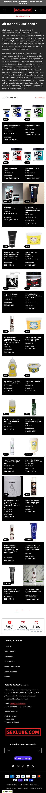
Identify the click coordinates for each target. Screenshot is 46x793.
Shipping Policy (10, 651)
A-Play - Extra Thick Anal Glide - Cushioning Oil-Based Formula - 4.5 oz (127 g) (12, 504)
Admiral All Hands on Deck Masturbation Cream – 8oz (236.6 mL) (33, 548)
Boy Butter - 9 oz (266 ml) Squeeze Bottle (12, 382)
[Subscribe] (39, 750)
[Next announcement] (41, 16)
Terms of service (11, 788)
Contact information (36, 788)
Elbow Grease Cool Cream (32, 169)
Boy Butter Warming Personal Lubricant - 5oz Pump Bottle (33, 502)
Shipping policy (23, 788)
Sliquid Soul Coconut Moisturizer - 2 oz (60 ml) (33, 421)
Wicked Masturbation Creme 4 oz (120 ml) (11, 253)
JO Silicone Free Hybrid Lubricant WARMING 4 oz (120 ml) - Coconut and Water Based (11, 549)
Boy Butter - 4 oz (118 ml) (33, 382)
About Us (8, 646)
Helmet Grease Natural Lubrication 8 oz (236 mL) (12, 461)
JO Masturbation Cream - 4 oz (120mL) (12, 590)
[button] (4, 10)
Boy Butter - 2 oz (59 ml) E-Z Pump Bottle (11, 420)
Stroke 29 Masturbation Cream (11, 208)
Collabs (7, 677)
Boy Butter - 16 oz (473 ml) (32, 253)
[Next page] (29, 610)
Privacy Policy (9, 661)
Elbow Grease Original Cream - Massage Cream (12, 126)
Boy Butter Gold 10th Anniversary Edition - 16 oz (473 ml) (33, 339)
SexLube (14, 785)
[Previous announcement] (4, 16)
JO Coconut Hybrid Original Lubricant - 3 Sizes (33, 591)
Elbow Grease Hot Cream (10, 169)
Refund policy (24, 785)
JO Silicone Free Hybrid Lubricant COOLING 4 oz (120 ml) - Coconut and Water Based (12, 341)
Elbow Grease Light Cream (32, 126)
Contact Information (12, 666)
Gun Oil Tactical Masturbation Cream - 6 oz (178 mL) (33, 295)
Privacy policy (34, 785)
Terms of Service (10, 672)
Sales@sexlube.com (17, 704)
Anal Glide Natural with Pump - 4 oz (10, 295)
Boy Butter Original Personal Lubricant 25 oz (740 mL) (33, 461)
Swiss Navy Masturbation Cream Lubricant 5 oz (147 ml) (32, 209)
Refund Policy (9, 656)
